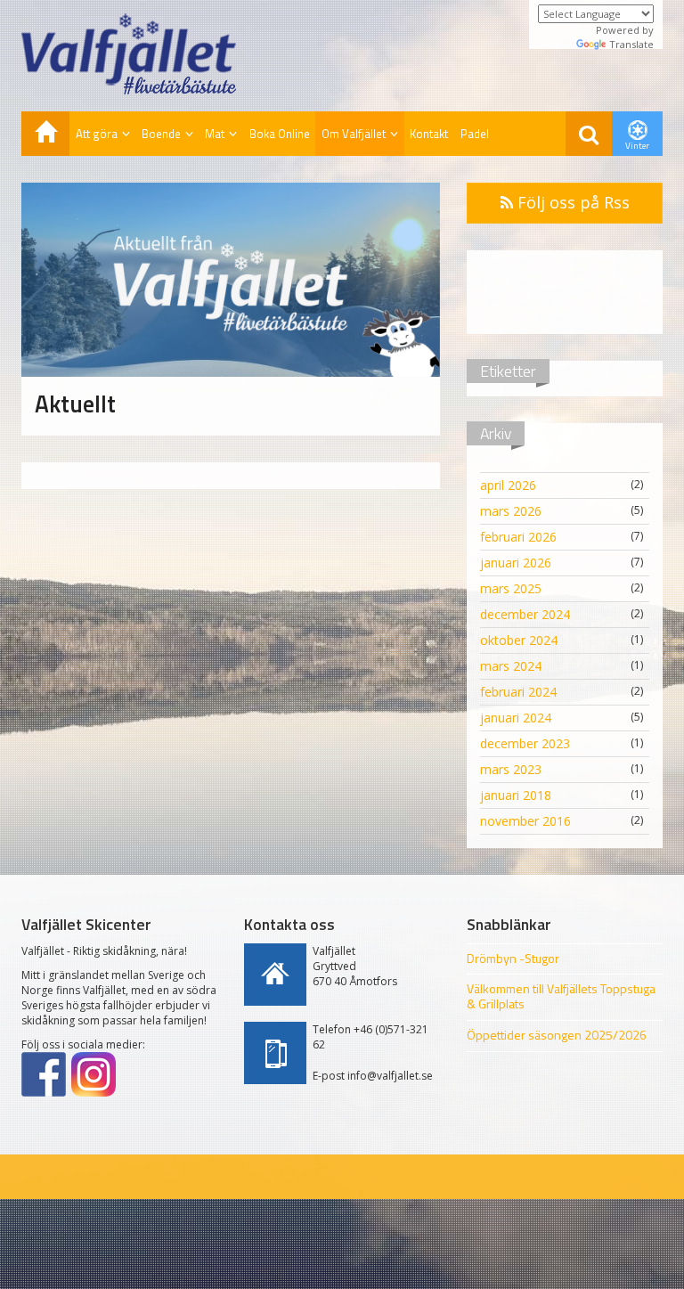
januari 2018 (515, 795)
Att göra (97, 134)
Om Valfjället (354, 134)
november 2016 (525, 820)
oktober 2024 (519, 640)
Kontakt (429, 134)
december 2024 (525, 614)
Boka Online (279, 134)
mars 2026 (511, 510)
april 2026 (508, 485)
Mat (214, 134)
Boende (161, 134)
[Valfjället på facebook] (43, 1074)
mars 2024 (511, 665)
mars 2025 (511, 588)
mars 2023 (511, 769)
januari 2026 (515, 562)
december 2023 (525, 743)
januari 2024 (515, 717)
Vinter (637, 145)
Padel (474, 134)
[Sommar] (45, 133)
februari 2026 (518, 536)
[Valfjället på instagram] (93, 1074)
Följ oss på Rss (571, 202)
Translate (631, 44)
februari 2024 (518, 691)
